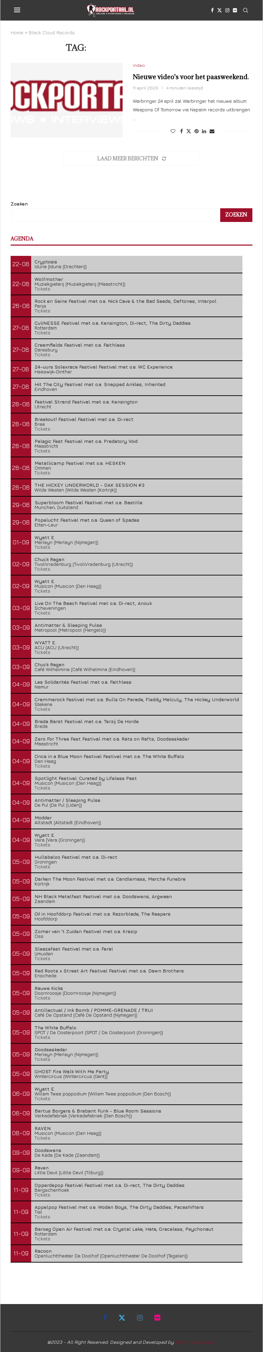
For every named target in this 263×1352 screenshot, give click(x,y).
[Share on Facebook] (181, 131)
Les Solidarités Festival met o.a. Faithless (83, 682)
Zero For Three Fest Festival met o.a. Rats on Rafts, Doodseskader (112, 739)
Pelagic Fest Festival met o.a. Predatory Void (86, 441)
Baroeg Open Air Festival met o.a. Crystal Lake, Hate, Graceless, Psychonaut (124, 1229)
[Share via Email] (212, 131)
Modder (43, 817)
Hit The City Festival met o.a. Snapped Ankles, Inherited (100, 384)
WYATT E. (45, 642)
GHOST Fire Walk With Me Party (72, 1071)
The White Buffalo (55, 1027)
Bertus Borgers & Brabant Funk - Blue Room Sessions (98, 1111)
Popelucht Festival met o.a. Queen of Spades (87, 520)
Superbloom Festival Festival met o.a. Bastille (88, 502)
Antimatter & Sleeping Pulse (68, 625)
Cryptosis (46, 261)
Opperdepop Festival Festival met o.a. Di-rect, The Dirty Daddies (110, 1185)
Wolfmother (49, 279)
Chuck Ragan (49, 559)
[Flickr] (235, 10)
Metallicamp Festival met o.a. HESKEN (80, 463)
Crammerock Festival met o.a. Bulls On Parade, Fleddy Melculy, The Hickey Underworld (137, 699)
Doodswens (48, 1150)
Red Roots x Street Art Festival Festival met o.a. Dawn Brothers (109, 970)
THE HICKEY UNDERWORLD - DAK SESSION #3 (90, 485)
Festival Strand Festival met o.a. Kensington (86, 402)
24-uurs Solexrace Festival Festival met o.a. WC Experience (104, 367)
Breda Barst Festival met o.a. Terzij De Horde (87, 721)
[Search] (245, 10)
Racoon (43, 1251)
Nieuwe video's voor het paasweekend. (191, 77)
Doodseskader (51, 1049)
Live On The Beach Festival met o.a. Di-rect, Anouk (93, 603)
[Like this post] (173, 131)
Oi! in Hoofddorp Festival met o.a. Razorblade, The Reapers (103, 914)
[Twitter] (219, 10)
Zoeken (19, 204)
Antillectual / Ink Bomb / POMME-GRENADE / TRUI (94, 1010)
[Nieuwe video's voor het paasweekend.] (67, 100)
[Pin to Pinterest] (197, 131)
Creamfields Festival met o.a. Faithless (80, 345)
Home (17, 32)
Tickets (42, 289)
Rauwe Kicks (49, 988)
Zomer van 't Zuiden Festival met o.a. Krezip (86, 931)
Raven (42, 1167)
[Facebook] (212, 10)
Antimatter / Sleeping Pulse (67, 800)
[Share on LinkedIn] (204, 131)
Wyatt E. (45, 537)
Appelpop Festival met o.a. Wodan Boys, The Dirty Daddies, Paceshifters (119, 1207)
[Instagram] (227, 10)
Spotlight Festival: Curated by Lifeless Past (86, 778)
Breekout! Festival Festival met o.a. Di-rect (84, 419)
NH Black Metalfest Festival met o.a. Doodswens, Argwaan (103, 896)
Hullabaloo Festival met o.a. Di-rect (76, 857)
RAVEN (43, 1128)
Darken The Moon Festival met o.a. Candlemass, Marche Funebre (110, 879)
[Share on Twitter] (188, 131)
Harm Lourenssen (195, 1342)
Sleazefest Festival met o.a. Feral (74, 949)
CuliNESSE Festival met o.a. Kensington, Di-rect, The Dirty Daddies (113, 323)
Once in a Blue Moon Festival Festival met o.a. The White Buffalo (109, 756)
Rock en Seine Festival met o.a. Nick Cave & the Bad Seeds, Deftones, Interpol (125, 301)
